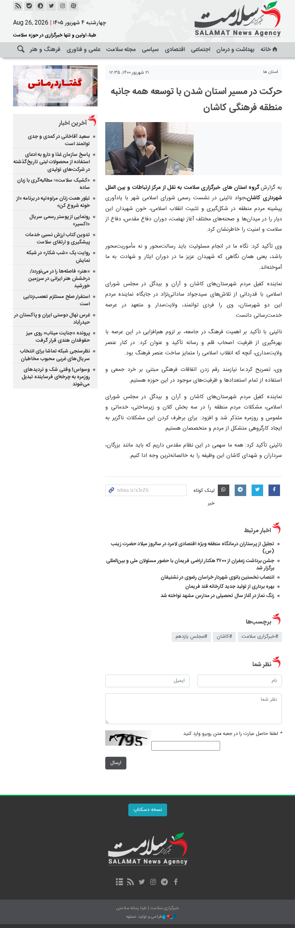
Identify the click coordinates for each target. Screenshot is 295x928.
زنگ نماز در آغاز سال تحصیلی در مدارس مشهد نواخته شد (217, 596)
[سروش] (40, 6)
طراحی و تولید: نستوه (144, 917)
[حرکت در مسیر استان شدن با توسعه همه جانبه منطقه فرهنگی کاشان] (149, 148)
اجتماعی (200, 50)
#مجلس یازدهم (191, 637)
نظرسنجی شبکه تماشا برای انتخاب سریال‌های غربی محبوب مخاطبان (55, 355)
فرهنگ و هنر (45, 50)
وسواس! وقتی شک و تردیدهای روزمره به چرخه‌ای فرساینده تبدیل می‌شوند (56, 377)
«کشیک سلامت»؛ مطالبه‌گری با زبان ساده (53, 184)
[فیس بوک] (175, 882)
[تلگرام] (164, 882)
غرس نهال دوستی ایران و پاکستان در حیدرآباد (52, 319)
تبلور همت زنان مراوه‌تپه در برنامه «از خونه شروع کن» (53, 202)
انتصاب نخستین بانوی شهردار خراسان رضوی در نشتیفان (217, 577)
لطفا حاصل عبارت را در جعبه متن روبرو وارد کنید (232, 734)
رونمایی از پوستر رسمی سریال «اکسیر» (59, 220)
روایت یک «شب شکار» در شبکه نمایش (58, 257)
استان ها (270, 72)
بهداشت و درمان (235, 50)
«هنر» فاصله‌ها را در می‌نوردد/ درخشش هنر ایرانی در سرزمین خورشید (59, 278)
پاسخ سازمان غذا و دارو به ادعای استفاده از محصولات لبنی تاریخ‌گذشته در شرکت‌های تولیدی (51, 162)
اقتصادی (175, 50)
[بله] (28, 6)
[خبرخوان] (17, 6)
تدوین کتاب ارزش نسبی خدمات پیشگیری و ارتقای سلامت (57, 238)
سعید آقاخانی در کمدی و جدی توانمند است (59, 140)
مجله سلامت (121, 50)
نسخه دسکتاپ (147, 810)
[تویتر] (51, 6)
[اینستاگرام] (62, 6)
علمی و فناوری (83, 50)
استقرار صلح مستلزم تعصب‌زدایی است (56, 300)
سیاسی (150, 50)
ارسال (115, 763)
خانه (266, 50)
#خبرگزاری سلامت (260, 637)
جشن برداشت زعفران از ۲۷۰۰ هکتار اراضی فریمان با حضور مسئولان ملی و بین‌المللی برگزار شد (190, 564)
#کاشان (224, 637)
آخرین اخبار (73, 123)
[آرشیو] (119, 882)
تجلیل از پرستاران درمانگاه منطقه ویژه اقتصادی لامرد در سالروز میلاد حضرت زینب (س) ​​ (192, 548)
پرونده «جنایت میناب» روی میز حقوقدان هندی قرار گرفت (58, 337)
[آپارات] (73, 6)
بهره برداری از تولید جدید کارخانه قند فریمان (229, 586)
